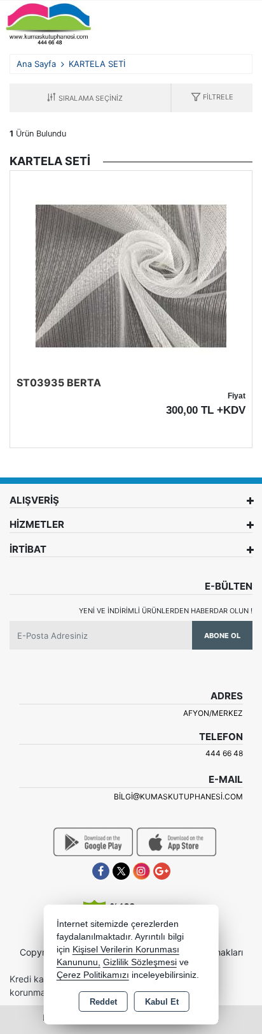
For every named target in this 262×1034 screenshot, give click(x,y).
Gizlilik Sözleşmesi (140, 962)
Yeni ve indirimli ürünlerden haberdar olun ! (165, 610)
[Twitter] (121, 871)
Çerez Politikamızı (93, 975)
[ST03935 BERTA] (131, 275)
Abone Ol (222, 635)
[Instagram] (141, 871)
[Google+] (161, 871)
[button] (212, 98)
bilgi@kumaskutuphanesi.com (178, 796)
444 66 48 (224, 753)
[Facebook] (100, 871)
